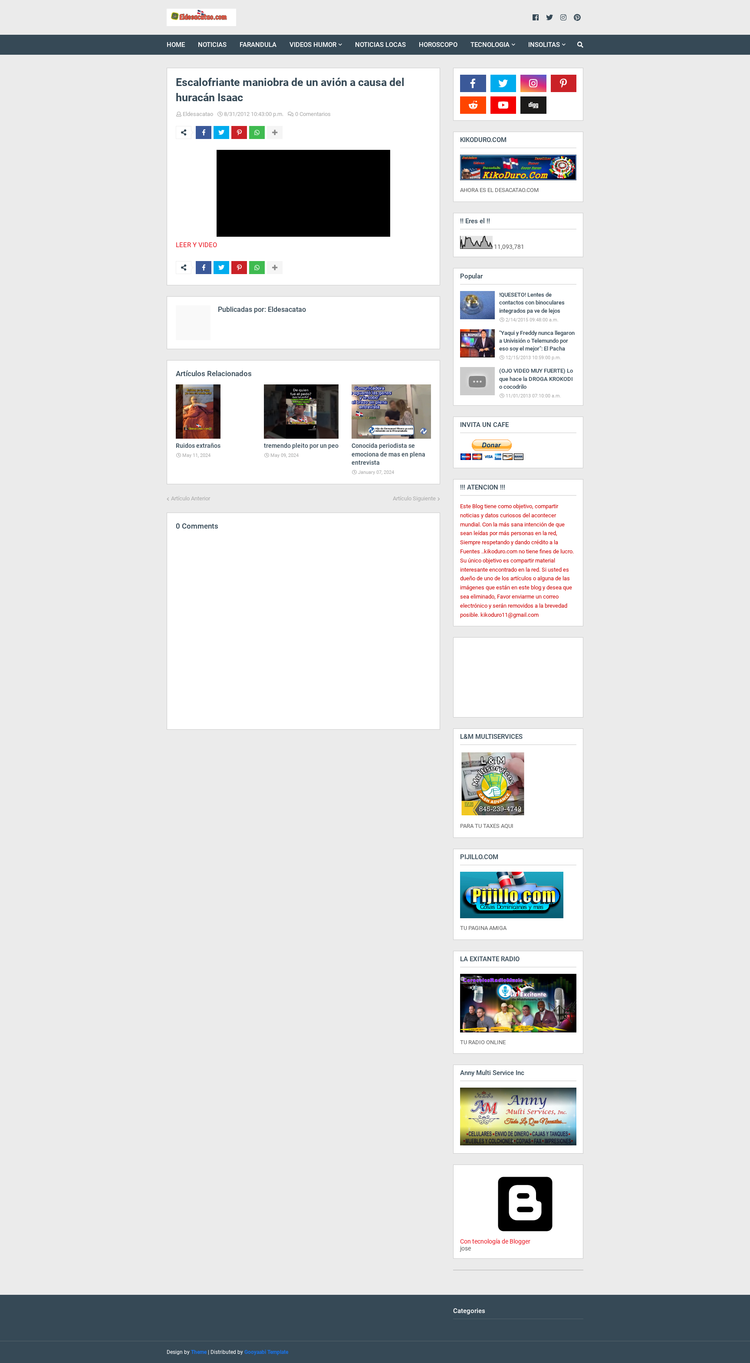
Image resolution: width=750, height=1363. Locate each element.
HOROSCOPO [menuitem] (438, 45)
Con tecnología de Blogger (495, 1241)
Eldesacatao (198, 114)
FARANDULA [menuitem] (258, 45)
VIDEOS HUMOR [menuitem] (312, 45)
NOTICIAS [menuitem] (212, 45)
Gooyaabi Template (266, 1352)
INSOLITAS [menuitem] (544, 45)
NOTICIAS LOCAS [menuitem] (380, 45)
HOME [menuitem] (176, 45)
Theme (199, 1352)
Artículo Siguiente (414, 498)
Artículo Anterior (190, 498)
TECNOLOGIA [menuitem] (490, 45)
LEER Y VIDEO (196, 245)
